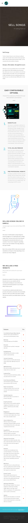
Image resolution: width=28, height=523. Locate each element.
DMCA (22, 517)
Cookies (18, 517)
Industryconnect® (14, 519)
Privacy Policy (13, 517)
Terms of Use (6, 517)
